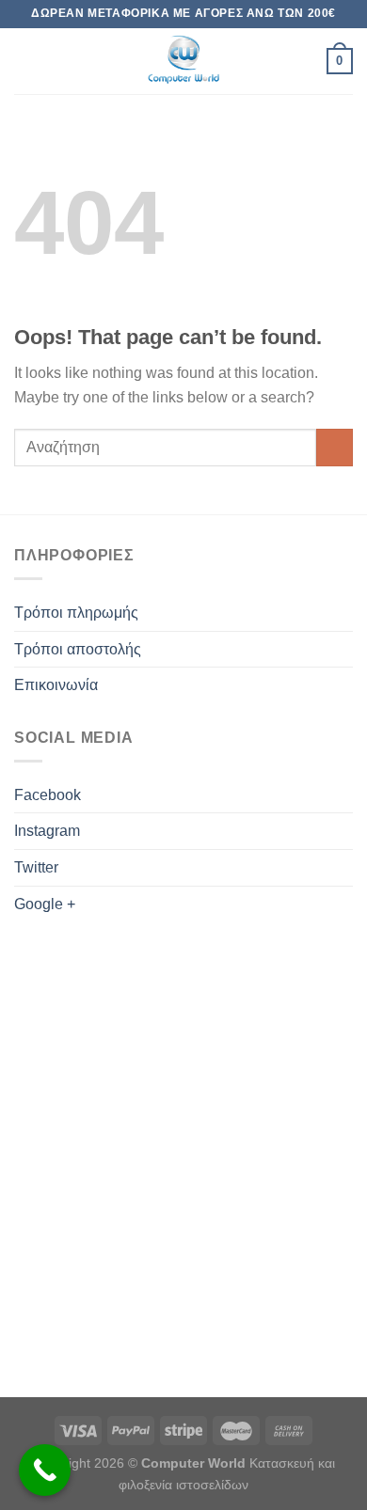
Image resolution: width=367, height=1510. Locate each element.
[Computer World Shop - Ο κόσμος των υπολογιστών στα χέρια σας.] (183, 61)
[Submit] (334, 447)
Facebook (47, 795)
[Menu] (25, 61)
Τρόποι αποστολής (77, 649)
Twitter (36, 867)
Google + (44, 904)
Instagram (47, 831)
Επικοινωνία (56, 685)
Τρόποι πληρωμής (76, 613)
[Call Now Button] (45, 1470)
